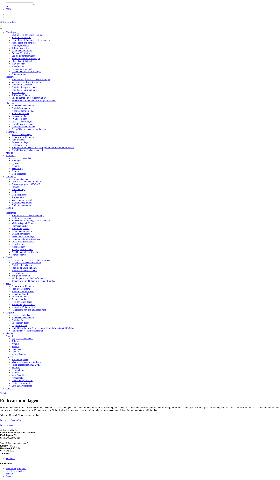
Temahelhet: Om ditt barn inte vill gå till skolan (34, 100)
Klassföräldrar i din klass (23, 111)
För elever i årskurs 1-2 (10, 420)
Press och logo (18, 189)
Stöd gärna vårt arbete (22, 205)
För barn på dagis (8, 425)
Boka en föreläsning (21, 53)
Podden (15, 171)
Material (9, 153)
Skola (9, 103)
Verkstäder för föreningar (23, 56)
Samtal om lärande (20, 113)
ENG (8, 9)
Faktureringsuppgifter (22, 202)
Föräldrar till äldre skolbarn (24, 90)
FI (7, 6)
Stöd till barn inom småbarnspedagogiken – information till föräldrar (43, 147)
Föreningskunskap (20, 45)
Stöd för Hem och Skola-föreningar (28, 35)
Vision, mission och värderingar (26, 181)
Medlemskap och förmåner (24, 42)
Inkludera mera (19, 63)
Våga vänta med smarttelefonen (26, 82)
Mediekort (10, 458)
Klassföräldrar (18, 66)
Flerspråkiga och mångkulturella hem (29, 129)
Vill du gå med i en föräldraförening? (29, 98)
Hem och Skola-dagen (22, 121)
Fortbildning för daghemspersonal (27, 150)
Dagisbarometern (19, 145)
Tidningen (16, 160)
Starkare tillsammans (21, 37)
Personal (16, 187)
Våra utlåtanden (19, 174)
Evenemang (17, 168)
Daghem (10, 132)
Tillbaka (3, 393)
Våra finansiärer (19, 194)
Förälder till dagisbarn (22, 84)
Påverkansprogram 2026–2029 (26, 184)
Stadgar (15, 192)
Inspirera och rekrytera (22, 50)
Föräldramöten (18, 139)
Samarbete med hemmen (23, 105)
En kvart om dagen (20, 116)
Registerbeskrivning (15, 471)
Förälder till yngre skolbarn (24, 87)
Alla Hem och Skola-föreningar (26, 71)
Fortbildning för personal (23, 124)
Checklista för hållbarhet (23, 61)
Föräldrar (10, 77)
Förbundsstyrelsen (20, 179)
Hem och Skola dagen (22, 134)
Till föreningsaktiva (20, 48)
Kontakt (9, 208)
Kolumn (15, 166)
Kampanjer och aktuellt (22, 69)
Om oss (9, 176)
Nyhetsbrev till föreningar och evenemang (31, 40)
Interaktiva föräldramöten (23, 126)
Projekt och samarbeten (22, 158)
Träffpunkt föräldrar (21, 95)
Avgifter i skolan (19, 118)
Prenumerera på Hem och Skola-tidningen (31, 79)
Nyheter (15, 163)
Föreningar (11, 32)
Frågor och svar (19, 74)
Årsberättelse (18, 197)
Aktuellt (10, 155)
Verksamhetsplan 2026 (22, 200)
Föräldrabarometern (21, 108)
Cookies (9, 476)
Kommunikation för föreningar (26, 58)
